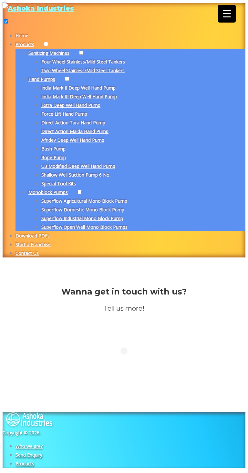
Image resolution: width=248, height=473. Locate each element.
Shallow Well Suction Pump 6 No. (75, 175)
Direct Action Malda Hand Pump (74, 131)
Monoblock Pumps (48, 192)
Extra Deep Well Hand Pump (70, 105)
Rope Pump (53, 157)
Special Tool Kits (58, 183)
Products (25, 44)
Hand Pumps (41, 79)
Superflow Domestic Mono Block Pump (82, 210)
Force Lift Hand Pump (64, 114)
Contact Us (27, 253)
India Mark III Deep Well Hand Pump (79, 96)
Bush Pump (53, 149)
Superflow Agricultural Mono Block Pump (84, 201)
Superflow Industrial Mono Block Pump (82, 218)
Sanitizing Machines (48, 53)
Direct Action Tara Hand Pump (73, 123)
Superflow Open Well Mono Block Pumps (84, 227)
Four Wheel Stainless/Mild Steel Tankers (83, 62)
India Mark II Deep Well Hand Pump (78, 88)
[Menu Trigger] (227, 14)
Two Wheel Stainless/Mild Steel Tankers (83, 70)
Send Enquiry (29, 455)
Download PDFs (33, 236)
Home (22, 36)
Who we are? (29, 446)
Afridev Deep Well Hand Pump (72, 140)
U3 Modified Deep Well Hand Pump (78, 166)
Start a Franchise (33, 244)
